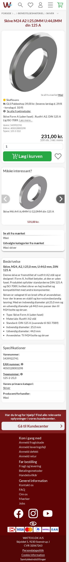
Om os (23, 494)
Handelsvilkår (28, 475)
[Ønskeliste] (30, 5)
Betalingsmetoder (31, 470)
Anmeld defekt (28, 451)
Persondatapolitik (33, 550)
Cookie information (33, 554)
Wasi (60, 94)
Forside (6, 13)
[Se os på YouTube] (47, 513)
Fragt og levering (30, 466)
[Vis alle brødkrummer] (58, 13)
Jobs (22, 503)
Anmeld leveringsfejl (32, 447)
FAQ (22, 489)
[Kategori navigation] (50, 5)
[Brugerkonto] (40, 5)
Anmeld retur (28, 456)
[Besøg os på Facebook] (18, 513)
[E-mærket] (10, 5)
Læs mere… (25, 120)
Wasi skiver (9, 247)
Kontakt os (26, 485)
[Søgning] (20, 5)
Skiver (50, 13)
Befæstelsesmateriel (31, 13)
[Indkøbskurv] (60, 5)
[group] (33, 105)
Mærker (24, 498)
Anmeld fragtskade (31, 442)
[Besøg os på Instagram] (33, 513)
